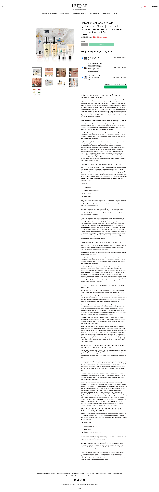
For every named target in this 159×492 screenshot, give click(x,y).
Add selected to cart (115, 87)
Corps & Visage (65, 13)
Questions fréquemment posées (46, 473)
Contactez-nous (90, 473)
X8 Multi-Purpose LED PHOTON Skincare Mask (94, 77)
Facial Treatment (95, 13)
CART (156, 6)
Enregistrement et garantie (80, 13)
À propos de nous (101, 473)
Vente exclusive (106, 13)
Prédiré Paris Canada (70, 484)
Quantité (83, 41)
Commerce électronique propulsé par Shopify (87, 484)
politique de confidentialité (63, 473)
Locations (114, 13)
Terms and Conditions (72, 476)
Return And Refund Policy (115, 473)
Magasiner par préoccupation (50, 13)
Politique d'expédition (78, 473)
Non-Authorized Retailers (86, 476)
